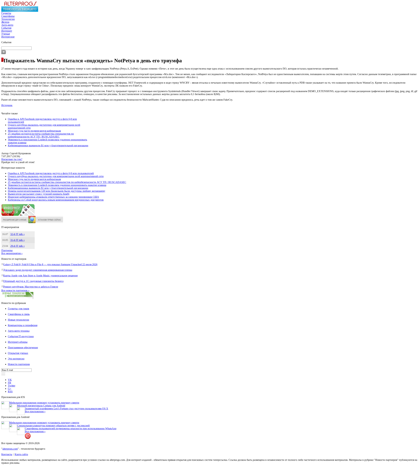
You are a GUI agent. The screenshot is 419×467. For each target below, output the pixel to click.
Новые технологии (18, 319)
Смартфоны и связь (19, 314)
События (6, 27)
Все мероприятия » (12, 253)
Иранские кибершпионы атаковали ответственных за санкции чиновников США (53, 196)
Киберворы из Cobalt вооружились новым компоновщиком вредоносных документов (56, 199)
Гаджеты (6, 13)
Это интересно (16, 358)
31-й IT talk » (17, 240)
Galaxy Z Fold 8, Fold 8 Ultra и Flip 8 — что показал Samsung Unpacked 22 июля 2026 (50, 264)
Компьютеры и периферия (22, 325)
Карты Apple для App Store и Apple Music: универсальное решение (40, 275)
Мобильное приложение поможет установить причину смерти (44, 402)
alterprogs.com (10, 448)
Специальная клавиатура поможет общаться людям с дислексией (53, 425)
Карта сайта (21, 454)
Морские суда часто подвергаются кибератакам (34, 130)
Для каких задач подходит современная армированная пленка (37, 270)
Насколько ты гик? (11, 159)
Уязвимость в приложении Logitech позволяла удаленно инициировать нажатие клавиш (57, 185)
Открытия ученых (18, 353)
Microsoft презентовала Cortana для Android (41, 405)
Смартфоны (8, 16)
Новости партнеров (19, 364)
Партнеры (7, 250)
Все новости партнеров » (15, 290)
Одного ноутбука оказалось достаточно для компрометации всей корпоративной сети (56, 176)
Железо (5, 22)
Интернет (6, 30)
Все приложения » (35, 411)
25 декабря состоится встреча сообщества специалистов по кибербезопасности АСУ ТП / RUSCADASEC (41, 135)
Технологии (8, 19)
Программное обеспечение (23, 347)
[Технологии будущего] (19, 10)
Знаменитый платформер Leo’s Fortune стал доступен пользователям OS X (66, 408)
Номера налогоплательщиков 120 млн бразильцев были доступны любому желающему (56, 191)
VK (10, 379)
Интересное (8, 36)
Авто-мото (7, 25)
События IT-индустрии (21, 336)
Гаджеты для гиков (18, 308)
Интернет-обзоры (17, 342)
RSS (10, 391)
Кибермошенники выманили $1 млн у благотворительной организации (48, 145)
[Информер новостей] (18, 215)
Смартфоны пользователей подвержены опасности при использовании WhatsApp (70, 428)
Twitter (11, 385)
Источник (6, 105)
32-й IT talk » (17, 234)
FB (9, 382)
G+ (9, 388)
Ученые (5, 33)
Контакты (6, 454)
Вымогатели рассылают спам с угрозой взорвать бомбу (39, 194)
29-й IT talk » (17, 246)
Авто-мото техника (18, 330)
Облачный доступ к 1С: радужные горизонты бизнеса (33, 281)
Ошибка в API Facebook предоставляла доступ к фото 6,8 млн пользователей (51, 173)
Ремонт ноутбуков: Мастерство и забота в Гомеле (30, 286)
